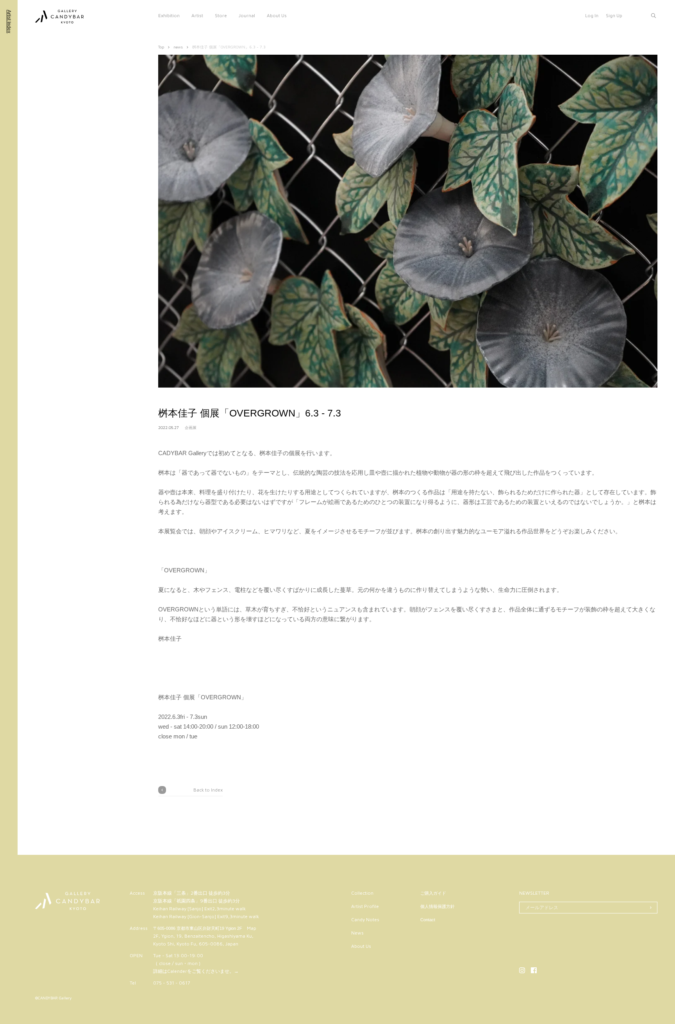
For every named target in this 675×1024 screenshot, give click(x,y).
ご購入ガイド (433, 893)
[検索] (653, 16)
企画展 (190, 427)
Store (221, 15)
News (357, 933)
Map (251, 928)
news (178, 47)
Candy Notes (365, 919)
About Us (277, 15)
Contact (427, 919)
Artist (197, 15)
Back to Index (208, 790)
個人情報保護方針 (437, 906)
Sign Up (614, 15)
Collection (362, 893)
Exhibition (169, 15)
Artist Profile (365, 906)
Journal (247, 15)
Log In (591, 15)
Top (161, 47)
